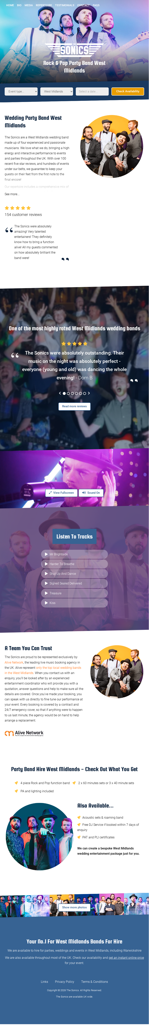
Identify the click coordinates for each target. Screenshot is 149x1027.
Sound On (93, 493)
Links (44, 982)
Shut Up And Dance (63, 574)
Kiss (52, 603)
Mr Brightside (59, 554)
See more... (12, 194)
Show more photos (74, 907)
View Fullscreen (63, 493)
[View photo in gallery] (12, 905)
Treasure (55, 593)
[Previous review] (60, 393)
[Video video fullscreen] (74, 478)
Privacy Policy (64, 982)
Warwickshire (132, 950)
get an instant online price (126, 958)
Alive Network (14, 662)
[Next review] (89, 393)
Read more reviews (74, 406)
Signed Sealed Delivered (66, 583)
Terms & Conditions (94, 982)
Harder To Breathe (62, 564)
